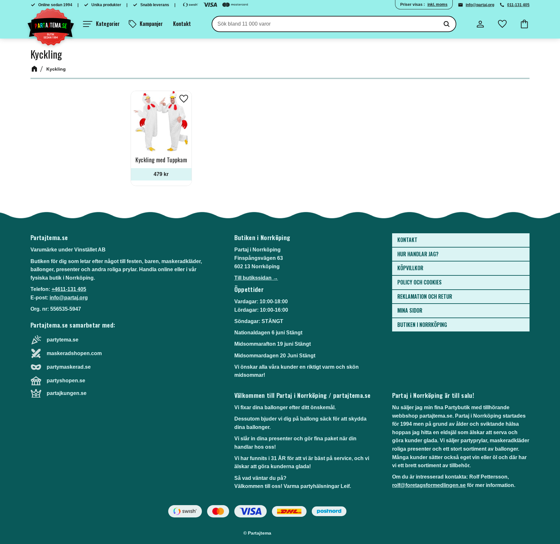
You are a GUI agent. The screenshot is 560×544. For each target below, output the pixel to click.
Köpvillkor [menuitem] (410, 268)
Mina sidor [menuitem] (409, 310)
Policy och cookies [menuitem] (419, 282)
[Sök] (447, 24)
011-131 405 (518, 5)
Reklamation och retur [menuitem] (424, 296)
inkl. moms (437, 4)
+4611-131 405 (69, 289)
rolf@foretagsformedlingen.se (429, 485)
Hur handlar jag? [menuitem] (417, 254)
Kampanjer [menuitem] (151, 24)
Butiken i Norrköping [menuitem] (422, 325)
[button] (101, 24)
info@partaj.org (480, 5)
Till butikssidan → (256, 278)
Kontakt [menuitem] (182, 24)
